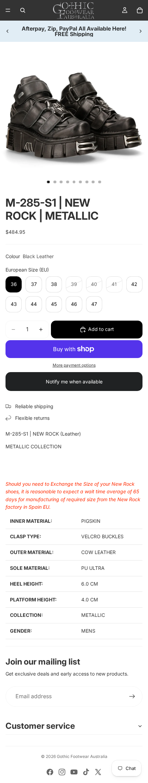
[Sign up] (132, 696)
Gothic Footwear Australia (82, 756)
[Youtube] (74, 772)
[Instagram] (62, 772)
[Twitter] (98, 772)
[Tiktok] (86, 772)
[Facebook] (50, 772)
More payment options (74, 365)
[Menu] (8, 10)
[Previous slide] (7, 31)
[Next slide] (140, 31)
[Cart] (139, 10)
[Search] (22, 10)
